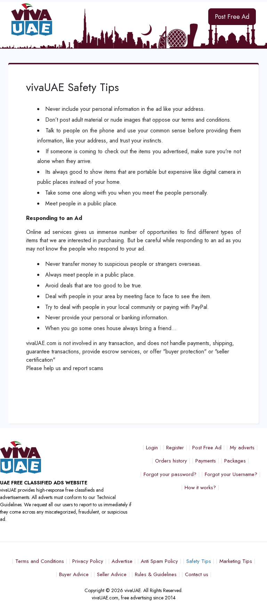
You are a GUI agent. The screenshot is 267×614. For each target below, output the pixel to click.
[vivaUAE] (100, 19)
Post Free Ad (232, 16)
